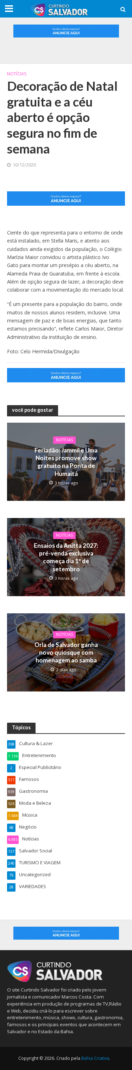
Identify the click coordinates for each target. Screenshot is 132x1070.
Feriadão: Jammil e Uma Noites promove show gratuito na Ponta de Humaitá (66, 462)
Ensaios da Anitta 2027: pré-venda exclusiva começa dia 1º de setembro (66, 557)
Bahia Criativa (95, 1058)
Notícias (17, 74)
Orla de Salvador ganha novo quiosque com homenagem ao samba (66, 652)
